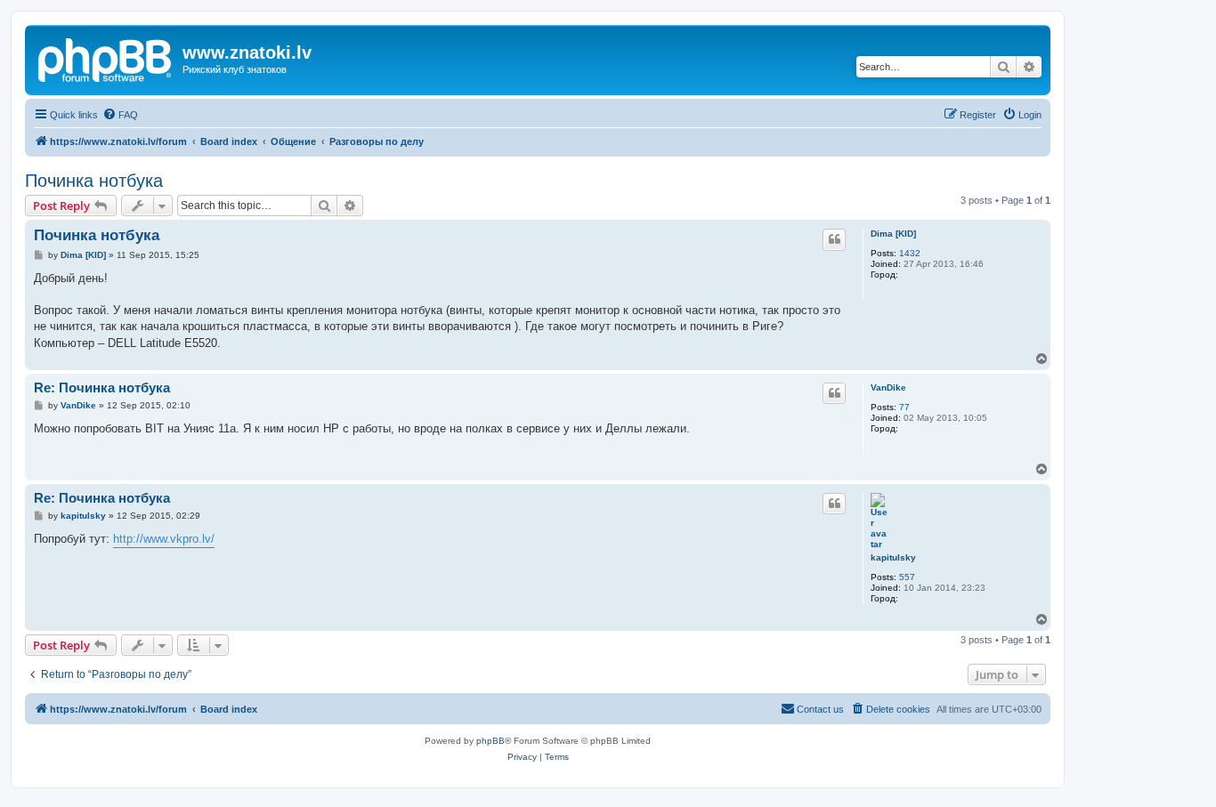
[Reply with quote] (834, 239)
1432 (909, 253)
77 (904, 407)
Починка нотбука (94, 180)
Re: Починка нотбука (102, 387)
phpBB (490, 741)
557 (907, 577)
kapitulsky (893, 557)
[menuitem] (120, 114)
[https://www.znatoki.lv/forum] (105, 57)
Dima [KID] (893, 233)
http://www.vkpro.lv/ (164, 538)
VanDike (888, 387)
